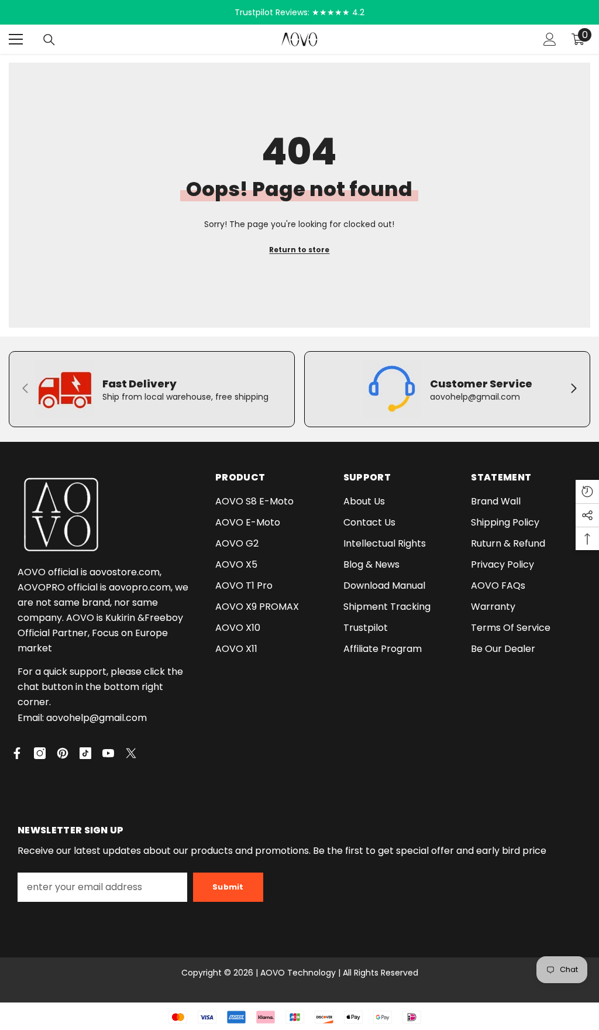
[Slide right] (573, 389)
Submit (228, 887)
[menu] (16, 39)
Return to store (299, 250)
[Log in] (549, 39)
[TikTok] (85, 753)
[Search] (49, 40)
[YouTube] (108, 753)
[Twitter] (131, 753)
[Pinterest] (63, 753)
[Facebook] (17, 753)
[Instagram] (40, 753)
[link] (152, 389)
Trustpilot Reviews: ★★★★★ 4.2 (299, 12)
